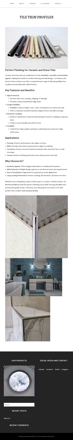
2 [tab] (8, 397)
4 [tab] (12, 397)
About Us (7, 418)
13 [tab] (32, 397)
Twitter (57, 369)
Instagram (64, 369)
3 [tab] (10, 397)
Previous (6, 380)
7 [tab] (19, 397)
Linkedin (41, 369)
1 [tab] (6, 397)
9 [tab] (23, 397)
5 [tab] (14, 397)
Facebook (49, 369)
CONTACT (58, 3)
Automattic (51, 436)
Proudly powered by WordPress (27, 436)
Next (32, 380)
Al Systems (45, 3)
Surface (33, 3)
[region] (19, 381)
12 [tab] (30, 397)
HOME (12, 3)
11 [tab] (27, 397)
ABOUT (21, 3)
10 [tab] (25, 397)
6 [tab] (16, 397)
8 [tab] (21, 397)
